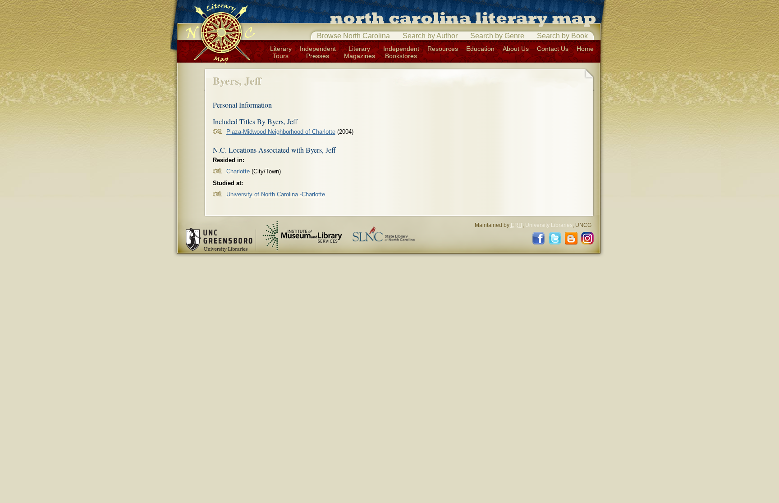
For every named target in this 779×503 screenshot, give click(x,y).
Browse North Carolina (353, 36)
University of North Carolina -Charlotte (275, 194)
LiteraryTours (281, 52)
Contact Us (552, 48)
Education (480, 48)
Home (585, 48)
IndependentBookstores (401, 52)
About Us (516, 48)
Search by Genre (497, 36)
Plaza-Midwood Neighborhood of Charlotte (280, 131)
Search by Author (430, 36)
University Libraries (549, 225)
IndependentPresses (318, 52)
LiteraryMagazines (359, 52)
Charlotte (238, 171)
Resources (442, 48)
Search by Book (562, 36)
